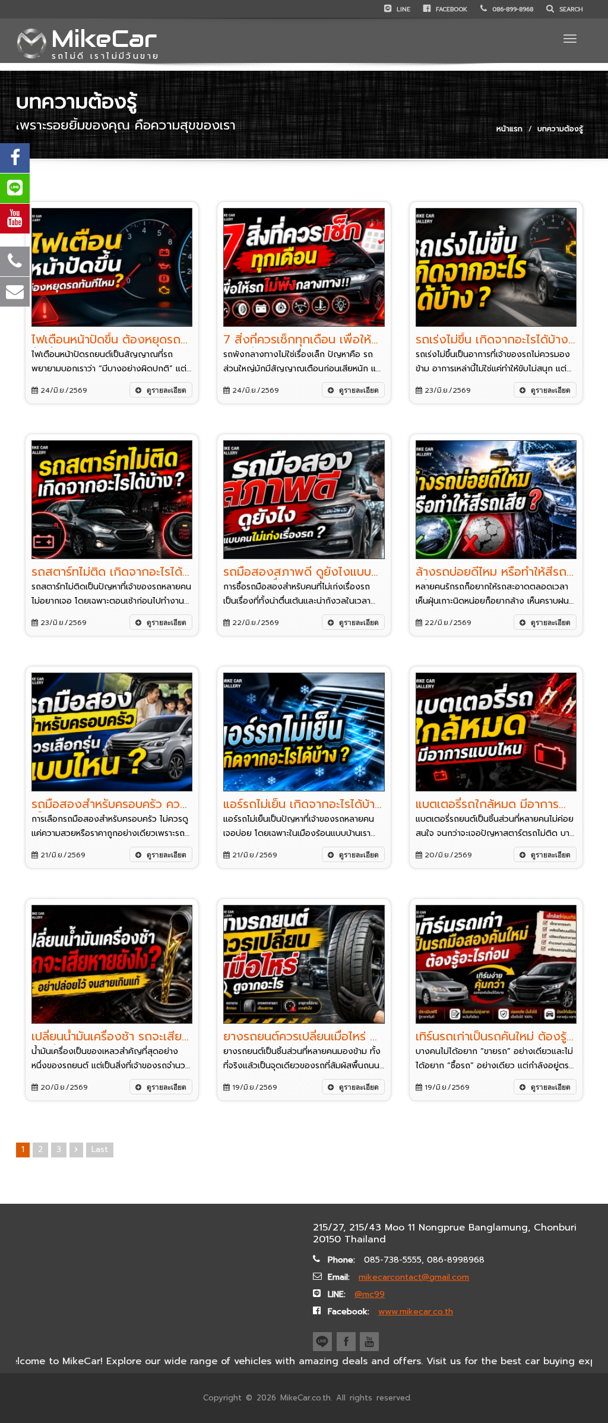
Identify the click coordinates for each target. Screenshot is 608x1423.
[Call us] (15, 261)
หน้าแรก (509, 129)
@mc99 (369, 1294)
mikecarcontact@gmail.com (414, 1277)
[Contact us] (15, 292)
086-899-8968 (511, 9)
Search (570, 9)
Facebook (450, 9)
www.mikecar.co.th (415, 1311)
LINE (402, 9)
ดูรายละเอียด (165, 390)
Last (99, 1149)
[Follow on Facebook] (15, 158)
